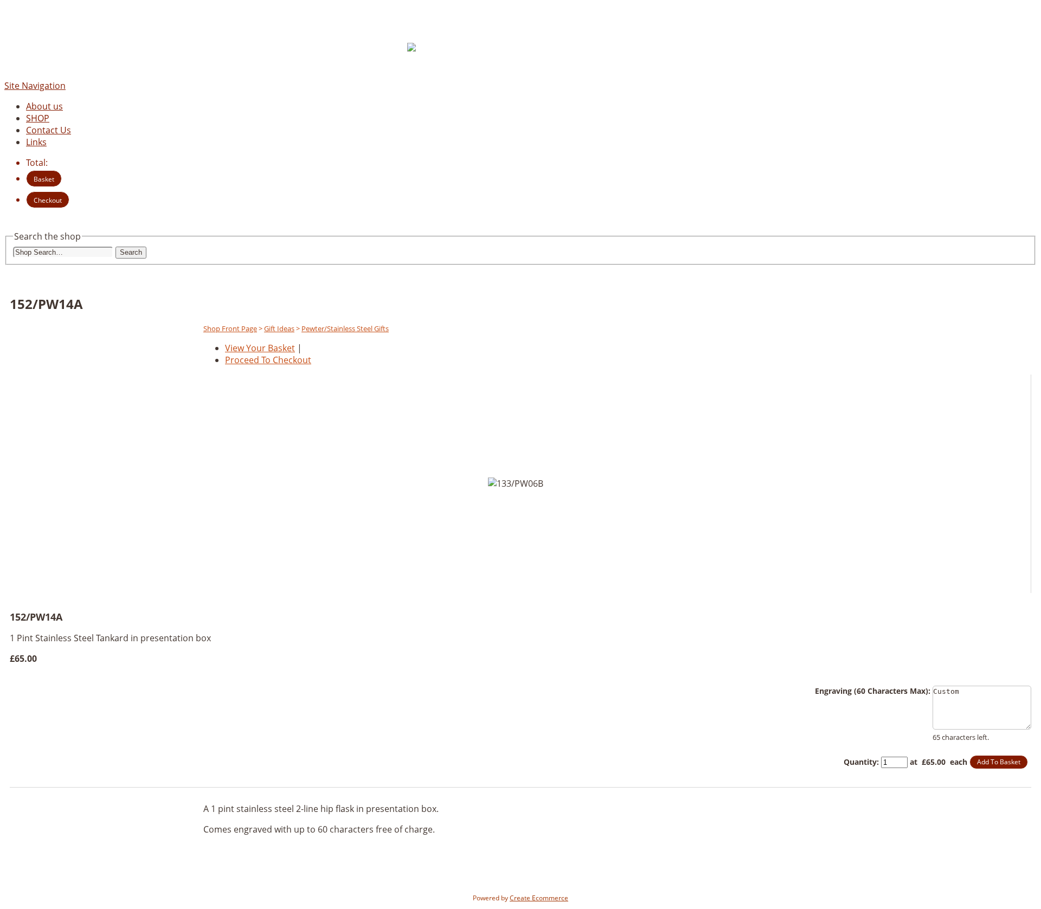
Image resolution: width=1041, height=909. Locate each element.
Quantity (860, 762)
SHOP (37, 118)
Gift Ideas (279, 328)
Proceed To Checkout (268, 360)
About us (44, 106)
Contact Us (48, 130)
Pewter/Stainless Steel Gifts (345, 328)
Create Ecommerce (539, 897)
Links (36, 142)
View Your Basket (260, 348)
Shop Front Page (230, 328)
